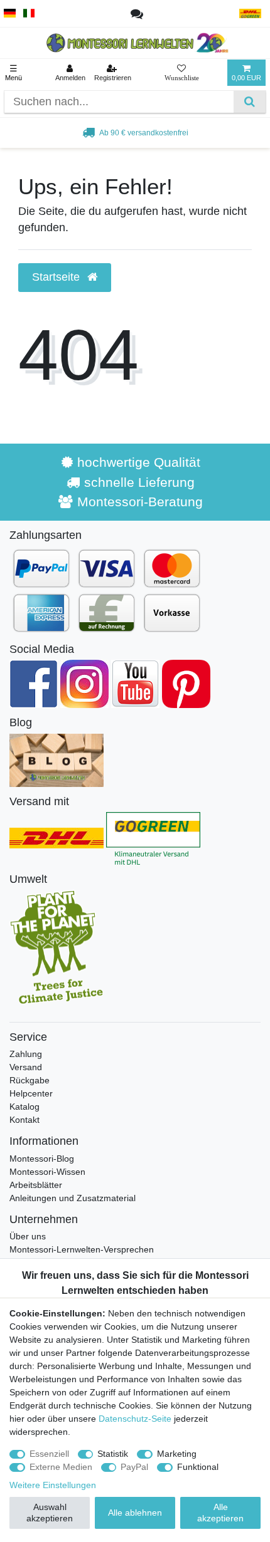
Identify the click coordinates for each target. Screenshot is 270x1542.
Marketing (177, 1454)
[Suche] (250, 102)
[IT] (29, 13)
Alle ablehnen (135, 1513)
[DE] (9, 13)
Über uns (27, 1236)
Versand (25, 1067)
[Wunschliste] (181, 73)
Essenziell (49, 1454)
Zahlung (25, 1054)
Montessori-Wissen (47, 1172)
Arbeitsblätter (35, 1185)
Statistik (112, 1454)
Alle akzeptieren (220, 1512)
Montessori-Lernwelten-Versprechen (81, 1249)
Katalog (24, 1107)
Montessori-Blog (41, 1159)
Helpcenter (31, 1093)
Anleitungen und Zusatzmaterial (72, 1198)
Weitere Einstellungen (52, 1485)
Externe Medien (61, 1467)
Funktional (198, 1467)
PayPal (134, 1467)
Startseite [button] (57, 277)
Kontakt (24, 1120)
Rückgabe (29, 1080)
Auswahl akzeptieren (49, 1512)
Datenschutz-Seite (135, 1419)
